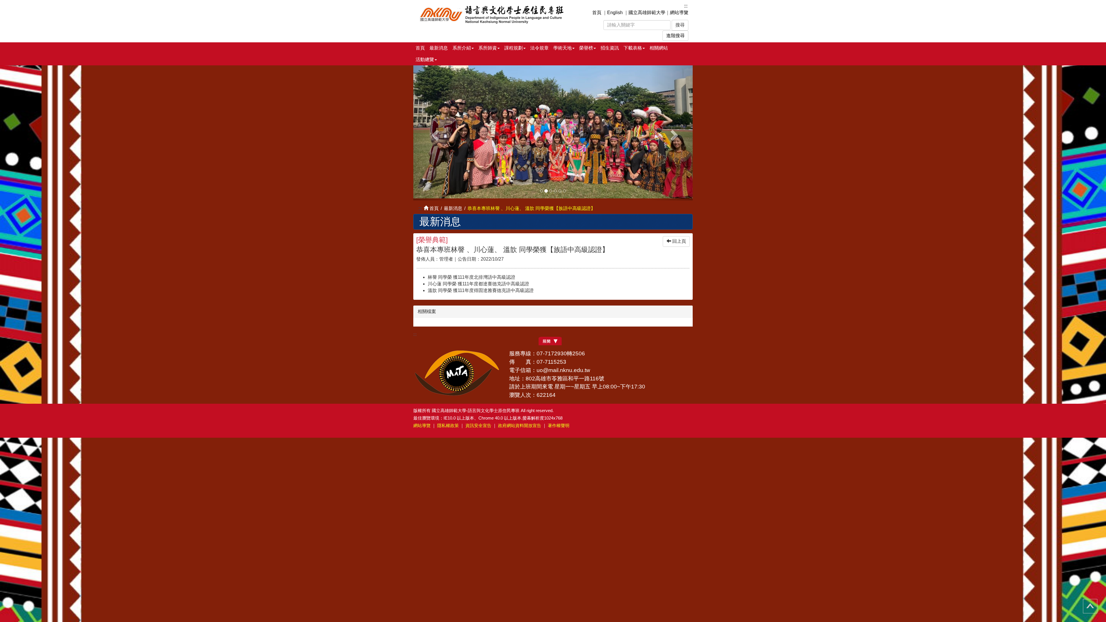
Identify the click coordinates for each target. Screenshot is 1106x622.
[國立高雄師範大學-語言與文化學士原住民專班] (495, 14)
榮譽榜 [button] (586, 47)
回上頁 (678, 239)
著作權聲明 (558, 423)
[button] (434, 131)
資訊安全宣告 (478, 423)
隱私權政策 (448, 423)
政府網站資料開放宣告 (519, 423)
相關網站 (658, 47)
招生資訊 (610, 47)
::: (686, 5)
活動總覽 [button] (425, 59)
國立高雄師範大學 (646, 12)
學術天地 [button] (562, 47)
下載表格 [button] (633, 47)
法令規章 (539, 47)
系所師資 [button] (487, 47)
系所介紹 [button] (461, 47)
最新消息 (438, 47)
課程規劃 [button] (513, 47)
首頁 (596, 12)
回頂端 (1090, 606)
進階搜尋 (675, 35)
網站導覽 (679, 12)
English (615, 12)
